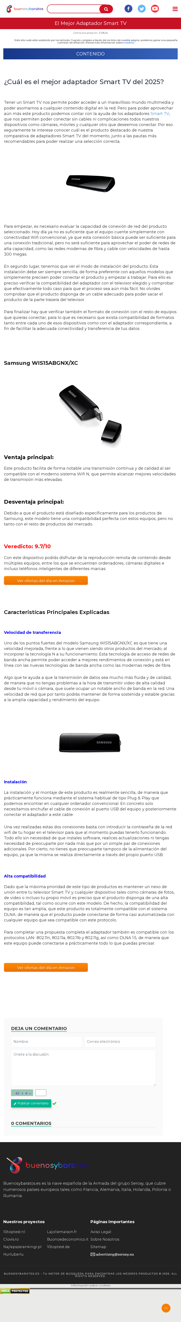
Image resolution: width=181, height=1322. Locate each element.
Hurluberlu (13, 1254)
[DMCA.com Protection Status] (15, 1293)
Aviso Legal (100, 1232)
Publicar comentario (33, 1103)
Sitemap (98, 1247)
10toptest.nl (14, 1232)
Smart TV (160, 113)
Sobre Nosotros (104, 1239)
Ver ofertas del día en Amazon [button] (46, 580)
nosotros (128, 42)
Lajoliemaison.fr (62, 1232)
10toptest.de (58, 1247)
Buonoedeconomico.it (68, 1239)
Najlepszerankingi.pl (22, 1247)
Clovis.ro (11, 1239)
